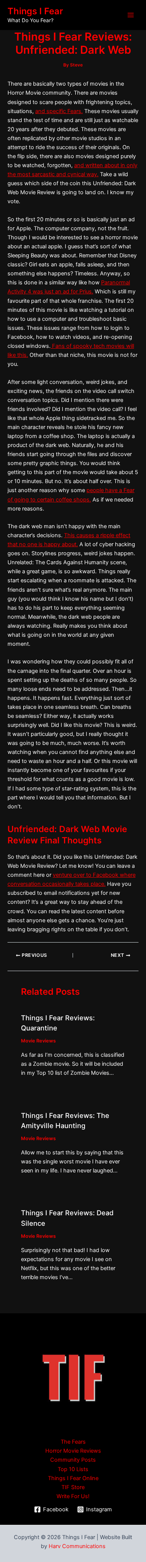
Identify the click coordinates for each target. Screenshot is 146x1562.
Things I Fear (35, 11)
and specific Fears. (59, 111)
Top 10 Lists (73, 1469)
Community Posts (73, 1459)
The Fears (73, 1441)
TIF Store (73, 1487)
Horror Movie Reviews (73, 1450)
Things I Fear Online (73, 1478)
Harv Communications (77, 1546)
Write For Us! (73, 1496)
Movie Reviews (38, 1041)
